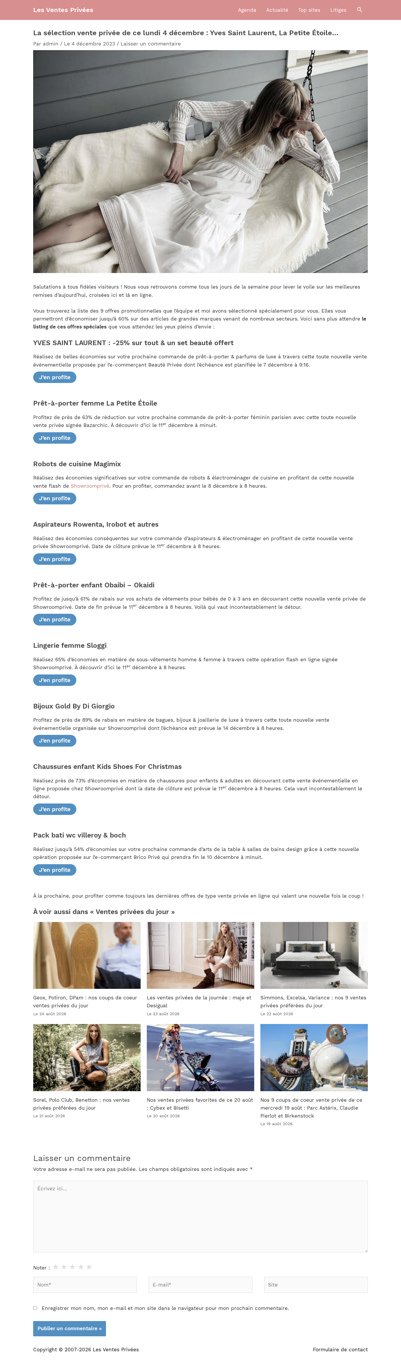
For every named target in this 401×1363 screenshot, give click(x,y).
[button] (359, 10)
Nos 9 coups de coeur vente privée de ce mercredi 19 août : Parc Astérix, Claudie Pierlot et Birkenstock (311, 1108)
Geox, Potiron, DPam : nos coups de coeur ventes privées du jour (85, 1001)
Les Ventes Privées (63, 9)
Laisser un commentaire (151, 44)
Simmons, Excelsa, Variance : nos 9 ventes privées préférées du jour (313, 1001)
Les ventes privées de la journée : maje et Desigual (199, 1001)
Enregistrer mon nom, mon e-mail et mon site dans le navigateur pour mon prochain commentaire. (165, 1308)
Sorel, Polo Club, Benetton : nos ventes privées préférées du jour (81, 1104)
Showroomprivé (90, 486)
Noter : (41, 1268)
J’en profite (54, 377)
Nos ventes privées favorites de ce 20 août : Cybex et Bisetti (200, 1104)
